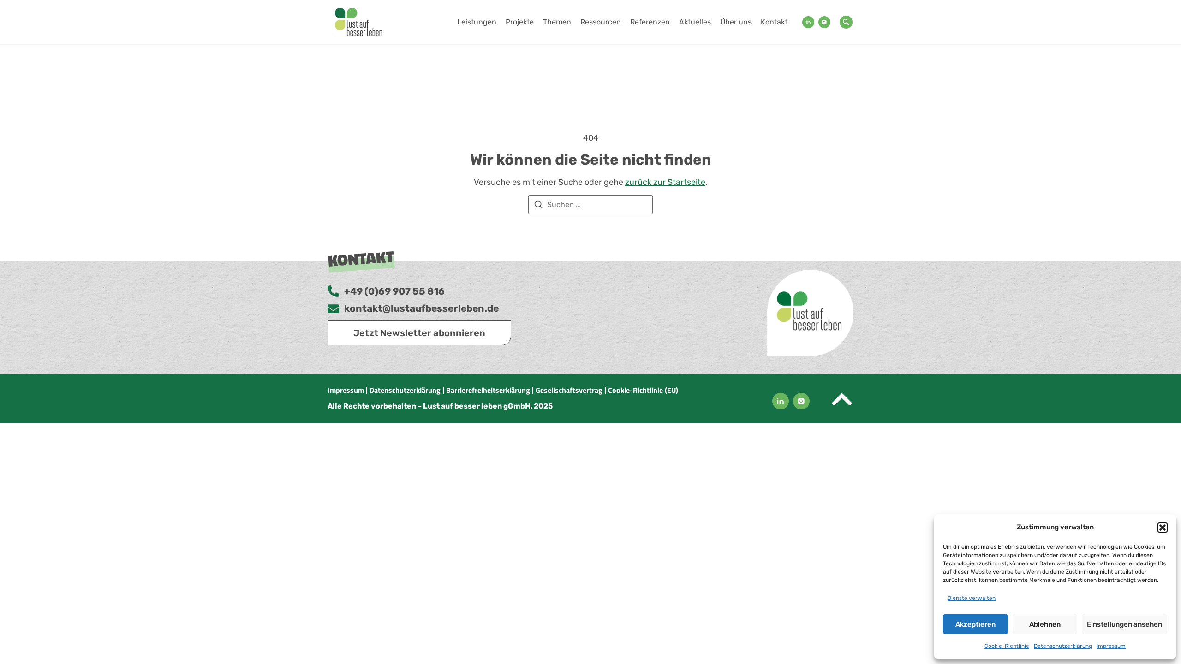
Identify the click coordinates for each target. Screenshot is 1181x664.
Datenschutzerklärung (1063, 646)
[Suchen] (538, 206)
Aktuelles (695, 22)
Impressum (1111, 646)
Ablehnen (1045, 624)
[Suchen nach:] (590, 204)
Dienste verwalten (972, 598)
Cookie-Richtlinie (1006, 646)
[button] (1162, 527)
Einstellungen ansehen (1124, 624)
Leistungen (476, 22)
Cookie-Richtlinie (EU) (643, 390)
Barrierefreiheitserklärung (488, 390)
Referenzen (650, 22)
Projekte (520, 22)
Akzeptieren (975, 624)
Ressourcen (600, 22)
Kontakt (774, 22)
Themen (557, 22)
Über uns (736, 22)
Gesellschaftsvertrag (569, 390)
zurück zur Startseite (665, 182)
